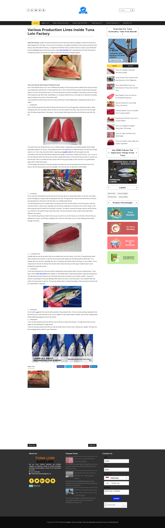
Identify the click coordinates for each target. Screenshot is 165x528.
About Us (45, 23)
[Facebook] (31, 480)
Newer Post (32, 445)
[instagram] (36, 10)
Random (130, 66)
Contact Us (127, 23)
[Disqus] (62, 415)
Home (35, 23)
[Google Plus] (42, 480)
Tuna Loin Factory (79, 23)
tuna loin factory (78, 36)
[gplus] (32, 10)
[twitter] (39, 10)
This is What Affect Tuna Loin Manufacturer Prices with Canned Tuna (126, 87)
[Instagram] (47, 480)
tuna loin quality (123, 196)
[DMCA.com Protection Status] (35, 486)
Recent (115, 66)
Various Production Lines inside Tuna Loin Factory (37, 382)
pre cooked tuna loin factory (66, 36)
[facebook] (28, 10)
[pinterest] (43, 10)
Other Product (112, 23)
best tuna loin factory (36, 36)
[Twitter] (36, 480)
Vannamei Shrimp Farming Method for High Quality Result (84, 475)
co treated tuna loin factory (50, 36)
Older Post (92, 445)
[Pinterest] (53, 480)
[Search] (132, 10)
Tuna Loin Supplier (60, 23)
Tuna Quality (96, 23)
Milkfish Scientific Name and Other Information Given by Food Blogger (85, 492)
